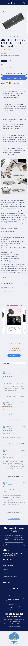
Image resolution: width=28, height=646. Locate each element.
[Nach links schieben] (10, 36)
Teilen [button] (5, 277)
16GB (11, 61)
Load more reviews (14, 518)
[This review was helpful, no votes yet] (21, 396)
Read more (5, 506)
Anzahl (3, 64)
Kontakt (5, 573)
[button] (3, 3)
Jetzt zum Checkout (14, 78)
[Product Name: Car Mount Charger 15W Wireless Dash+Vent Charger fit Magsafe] (14, 321)
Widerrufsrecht (16, 621)
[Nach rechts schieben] (17, 36)
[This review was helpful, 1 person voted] (21, 512)
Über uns (5, 569)
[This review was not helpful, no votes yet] (23, 396)
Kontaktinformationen (14, 626)
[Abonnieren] (23, 544)
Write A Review (14, 355)
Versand (3, 55)
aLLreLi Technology (13, 619)
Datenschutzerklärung (10, 623)
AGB (18, 623)
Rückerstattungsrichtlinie (10, 576)
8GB (4, 61)
